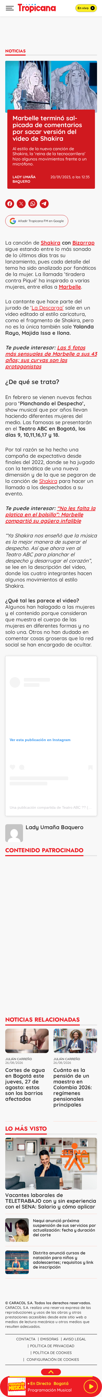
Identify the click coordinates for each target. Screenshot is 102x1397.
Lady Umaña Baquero (24, 179)
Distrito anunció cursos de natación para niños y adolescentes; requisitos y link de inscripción (63, 1259)
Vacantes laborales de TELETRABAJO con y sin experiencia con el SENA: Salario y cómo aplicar (50, 1201)
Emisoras (49, 1339)
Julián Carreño (18, 1059)
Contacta (25, 1339)
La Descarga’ (48, 307)
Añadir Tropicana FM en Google (41, 221)
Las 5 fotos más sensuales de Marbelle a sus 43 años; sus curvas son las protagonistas (51, 357)
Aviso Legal (74, 1339)
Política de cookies (52, 1352)
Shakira (50, 242)
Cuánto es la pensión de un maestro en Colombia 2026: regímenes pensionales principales (72, 1087)
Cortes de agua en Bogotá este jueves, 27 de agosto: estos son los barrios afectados (25, 1084)
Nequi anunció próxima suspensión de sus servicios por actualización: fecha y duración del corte (64, 1227)
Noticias (15, 51)
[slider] (51, 1376)
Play (91, 1386)
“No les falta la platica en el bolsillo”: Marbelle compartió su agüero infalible (50, 514)
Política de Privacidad (52, 1346)
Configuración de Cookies (53, 1359)
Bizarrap (83, 242)
